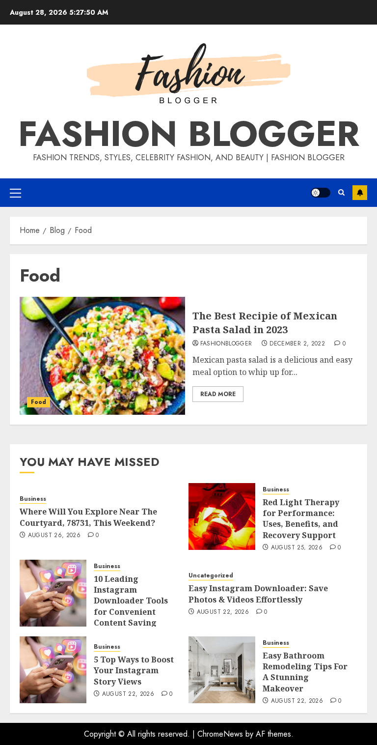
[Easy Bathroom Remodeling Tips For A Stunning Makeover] (221, 669)
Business (33, 499)
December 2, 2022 (297, 344)
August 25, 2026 (297, 548)
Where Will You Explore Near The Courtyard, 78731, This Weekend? (88, 517)
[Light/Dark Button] (320, 193)
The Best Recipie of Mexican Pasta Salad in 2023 (264, 322)
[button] (15, 192)
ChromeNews (220, 734)
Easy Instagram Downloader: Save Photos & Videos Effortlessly (258, 593)
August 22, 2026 (223, 612)
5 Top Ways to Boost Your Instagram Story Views (134, 670)
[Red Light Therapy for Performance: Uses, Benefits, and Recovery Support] (221, 516)
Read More (218, 394)
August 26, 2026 (54, 536)
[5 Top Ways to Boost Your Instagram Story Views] (53, 669)
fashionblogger (226, 344)
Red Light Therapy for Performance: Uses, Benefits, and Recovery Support (301, 519)
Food (38, 402)
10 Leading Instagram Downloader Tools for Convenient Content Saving (131, 601)
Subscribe (359, 192)
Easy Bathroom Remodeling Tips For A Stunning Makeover (305, 672)
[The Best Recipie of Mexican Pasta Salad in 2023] (102, 356)
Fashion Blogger (188, 133)
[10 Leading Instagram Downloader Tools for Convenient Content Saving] (53, 593)
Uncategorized (210, 576)
